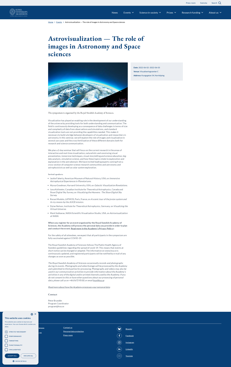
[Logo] (14, 12)
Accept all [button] (12, 356)
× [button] (35, 314)
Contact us (67, 327)
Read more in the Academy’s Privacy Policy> (92, 228)
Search (214, 3)
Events (59, 22)
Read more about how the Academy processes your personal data (79, 287)
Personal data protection (73, 331)
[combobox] (32, 314)
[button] (20, 361)
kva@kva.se (98, 280)
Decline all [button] (28, 356)
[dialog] (20, 338)
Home (50, 22)
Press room (68, 335)
